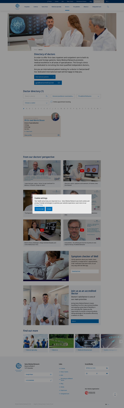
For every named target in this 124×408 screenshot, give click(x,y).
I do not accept (40, 209)
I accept (49, 209)
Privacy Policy (39, 205)
